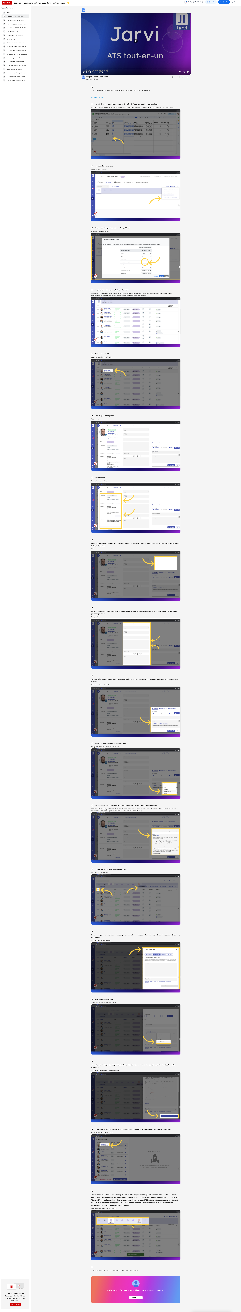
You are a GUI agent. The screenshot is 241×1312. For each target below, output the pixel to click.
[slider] (136, 69)
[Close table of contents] (27, 8)
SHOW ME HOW (136, 1298)
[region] (136, 44)
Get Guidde (223, 2)
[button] (15, 12)
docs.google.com (97, 97)
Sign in (235, 3)
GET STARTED (15, 1304)
